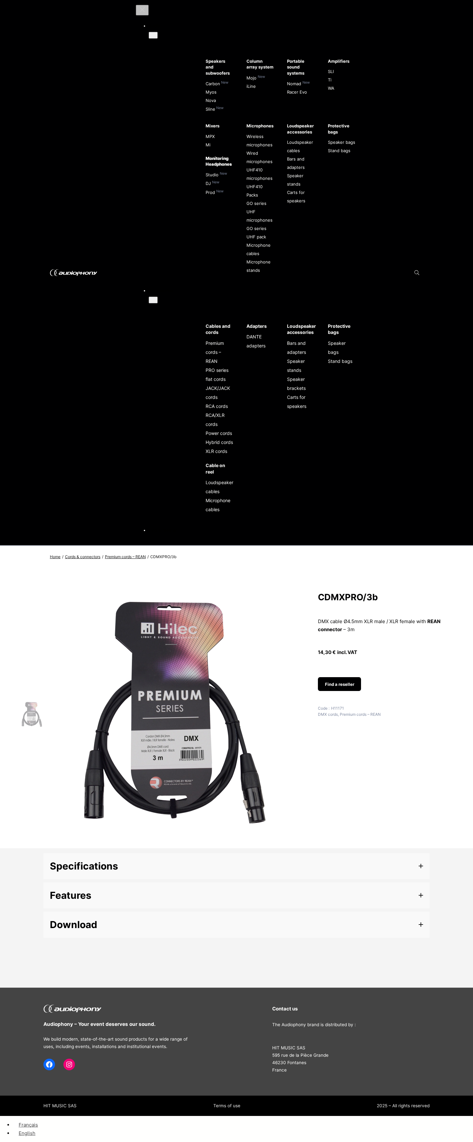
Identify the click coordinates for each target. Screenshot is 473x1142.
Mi (208, 144)
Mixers (212, 125)
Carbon (213, 83)
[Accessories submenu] (153, 300)
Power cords (219, 433)
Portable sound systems (295, 67)
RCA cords (217, 406)
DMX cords (328, 714)
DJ (208, 183)
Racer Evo (297, 92)
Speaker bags (341, 142)
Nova (211, 100)
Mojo (251, 77)
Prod (210, 192)
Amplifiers (338, 61)
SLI (331, 71)
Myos (211, 92)
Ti (329, 79)
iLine (251, 86)
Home (55, 556)
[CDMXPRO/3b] (176, 842)
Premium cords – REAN (215, 352)
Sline (210, 109)
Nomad (294, 83)
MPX (210, 136)
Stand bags (339, 150)
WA (331, 88)
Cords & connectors (82, 556)
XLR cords (216, 451)
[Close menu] (142, 10)
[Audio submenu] (153, 35)
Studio (212, 174)
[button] (236, 866)
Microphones (260, 125)
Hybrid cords (219, 442)
